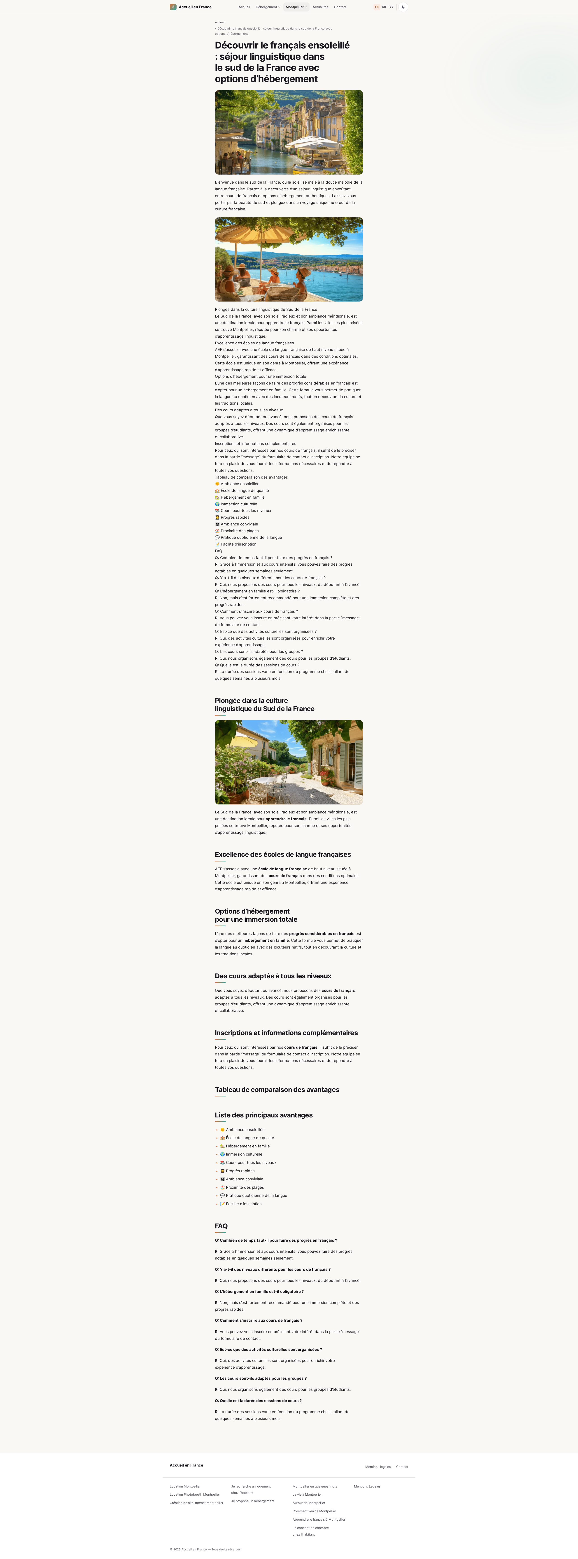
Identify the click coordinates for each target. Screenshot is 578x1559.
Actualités (320, 7)
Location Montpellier (185, 1486)
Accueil (244, 7)
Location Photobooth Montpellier (195, 1494)
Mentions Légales (367, 1486)
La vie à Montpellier (307, 1494)
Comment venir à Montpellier (314, 1511)
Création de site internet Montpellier (196, 1503)
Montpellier (295, 7)
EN (384, 6)
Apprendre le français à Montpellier (319, 1519)
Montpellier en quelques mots (315, 1486)
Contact (340, 7)
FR (377, 6)
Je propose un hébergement (252, 1501)
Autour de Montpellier (309, 1503)
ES (391, 6)
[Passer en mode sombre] (403, 7)
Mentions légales (378, 1467)
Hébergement (266, 7)
